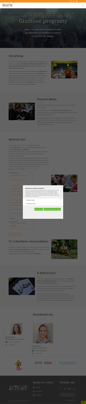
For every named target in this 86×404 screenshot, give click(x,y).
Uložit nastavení (38, 209)
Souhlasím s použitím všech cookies (52, 209)
